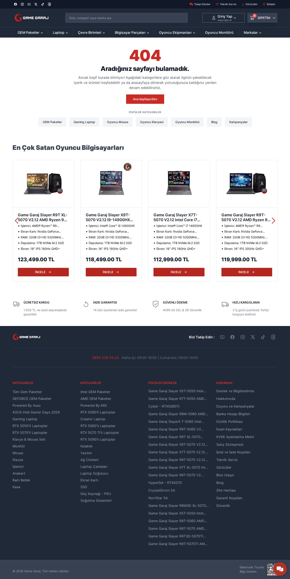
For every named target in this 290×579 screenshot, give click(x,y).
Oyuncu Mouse (117, 122)
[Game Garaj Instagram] (242, 337)
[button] (273, 221)
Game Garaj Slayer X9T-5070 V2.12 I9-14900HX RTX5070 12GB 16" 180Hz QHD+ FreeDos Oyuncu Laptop (109, 218)
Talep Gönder (202, 4)
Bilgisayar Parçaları (130, 32)
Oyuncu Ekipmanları (175, 32)
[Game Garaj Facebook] (232, 337)
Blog (214, 122)
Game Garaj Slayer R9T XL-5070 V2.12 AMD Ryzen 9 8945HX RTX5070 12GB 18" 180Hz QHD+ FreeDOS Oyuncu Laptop (42, 218)
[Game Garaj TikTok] (263, 337)
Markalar (251, 32)
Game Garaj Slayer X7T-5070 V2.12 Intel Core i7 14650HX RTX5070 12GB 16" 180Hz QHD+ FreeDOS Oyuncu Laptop (177, 218)
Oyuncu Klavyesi (151, 122)
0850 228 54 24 (105, 358)
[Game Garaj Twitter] (253, 337)
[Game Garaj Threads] (273, 337)
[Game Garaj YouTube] (222, 337)
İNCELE (40, 272)
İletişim (271, 4)
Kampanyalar (238, 122)
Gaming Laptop (84, 122)
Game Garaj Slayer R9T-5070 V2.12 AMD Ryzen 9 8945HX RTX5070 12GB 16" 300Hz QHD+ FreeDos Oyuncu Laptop (245, 218)
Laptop (58, 32)
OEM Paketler (28, 32)
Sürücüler (252, 4)
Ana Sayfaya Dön (145, 99)
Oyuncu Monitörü (219, 32)
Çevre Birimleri (89, 32)
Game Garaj (32, 571)
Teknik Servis (228, 4)
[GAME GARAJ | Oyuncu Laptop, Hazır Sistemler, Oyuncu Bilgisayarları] (32, 18)
